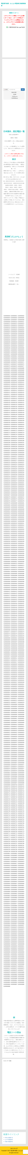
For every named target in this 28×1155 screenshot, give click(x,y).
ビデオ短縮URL (9, 1139)
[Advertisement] (14, 42)
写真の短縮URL (9, 1141)
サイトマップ (14, 1148)
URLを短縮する (9, 1137)
